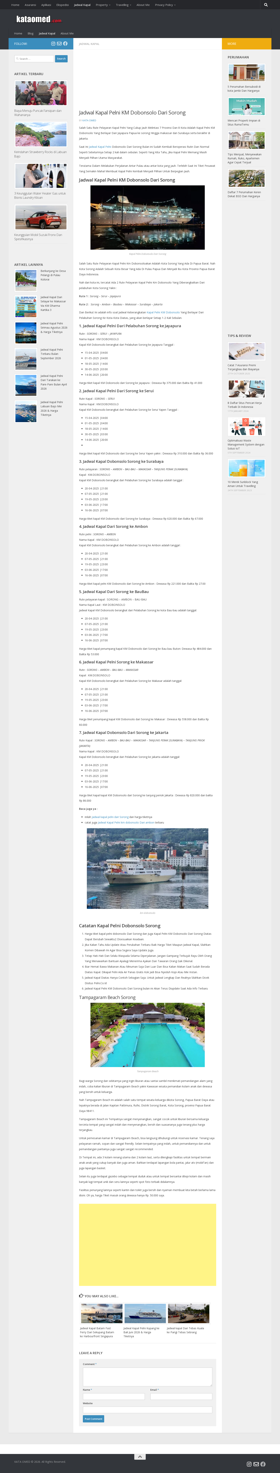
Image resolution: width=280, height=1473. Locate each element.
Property (102, 5)
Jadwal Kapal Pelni (100, 146)
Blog (31, 33)
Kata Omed (89, 120)
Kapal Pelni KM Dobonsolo (163, 312)
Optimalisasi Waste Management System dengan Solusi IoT (246, 444)
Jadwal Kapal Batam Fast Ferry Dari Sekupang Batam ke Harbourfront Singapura (97, 1332)
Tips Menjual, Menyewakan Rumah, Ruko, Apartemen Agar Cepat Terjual (245, 158)
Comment (90, 1364)
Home (15, 5)
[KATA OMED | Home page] (38, 19)
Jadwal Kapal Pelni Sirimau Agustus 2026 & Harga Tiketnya (54, 328)
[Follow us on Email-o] (59, 43)
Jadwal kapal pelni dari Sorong (110, 817)
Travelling (122, 5)
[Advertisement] (147, 81)
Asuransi (30, 5)
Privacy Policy (164, 5)
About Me (143, 5)
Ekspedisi (62, 5)
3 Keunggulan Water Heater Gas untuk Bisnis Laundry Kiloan (40, 195)
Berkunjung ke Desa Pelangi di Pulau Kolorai (53, 275)
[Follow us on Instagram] (53, 43)
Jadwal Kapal (82, 5)
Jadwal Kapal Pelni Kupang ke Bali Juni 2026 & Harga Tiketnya (141, 1332)
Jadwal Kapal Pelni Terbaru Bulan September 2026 (52, 354)
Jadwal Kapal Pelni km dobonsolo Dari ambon (126, 822)
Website (88, 1403)
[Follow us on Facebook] (65, 43)
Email (154, 1389)
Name (87, 1389)
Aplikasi (46, 5)
